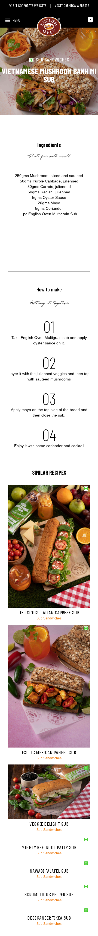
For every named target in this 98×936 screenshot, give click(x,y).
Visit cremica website (72, 5)
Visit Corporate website (28, 5)
